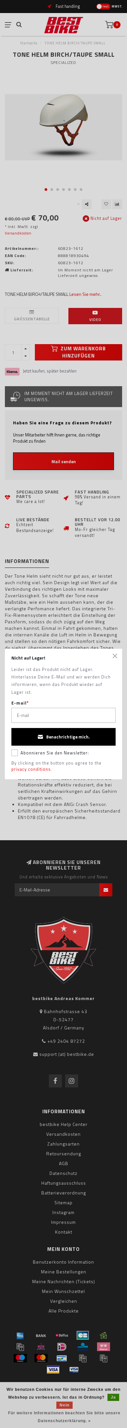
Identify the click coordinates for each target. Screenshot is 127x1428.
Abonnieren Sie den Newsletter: (55, 753)
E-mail (20, 703)
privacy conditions (31, 769)
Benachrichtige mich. (68, 737)
